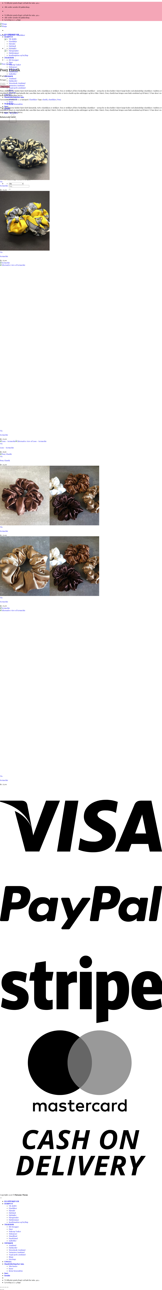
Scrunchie (4, 186)
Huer (11, 62)
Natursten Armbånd (16, 85)
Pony (59, 99)
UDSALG (8, 1261)
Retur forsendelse (16, 104)
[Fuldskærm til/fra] (3, 1287)
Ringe (11, 1257)
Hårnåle (12, 1210)
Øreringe (12, 1259)
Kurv (6, 106)
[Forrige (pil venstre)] (1, 1289)
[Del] (5, 1287)
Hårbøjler (12, 1215)
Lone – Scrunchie (7, 447)
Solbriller (12, 74)
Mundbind (13, 1236)
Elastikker (21, 35)
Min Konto (13, 1266)
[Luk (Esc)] (7, 1287)
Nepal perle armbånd (17, 88)
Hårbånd (12, 1213)
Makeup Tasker (15, 64)
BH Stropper (14, 1227)
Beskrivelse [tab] (9, 103)
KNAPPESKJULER (11, 1201)
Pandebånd (13, 1238)
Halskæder (13, 81)
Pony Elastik (5, 460)
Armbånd (12, 78)
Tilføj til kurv (5, 87)
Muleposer (13, 67)
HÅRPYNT (8, 37)
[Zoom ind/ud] (1, 1287)
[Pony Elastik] (9, 48)
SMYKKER (8, 76)
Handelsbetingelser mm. (14, 97)
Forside (3, 35)
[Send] (10, 189)
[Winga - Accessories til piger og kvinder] (3, 25)
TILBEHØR (9, 1224)
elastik (45, 99)
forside (7, 1275)
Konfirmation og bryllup (18, 55)
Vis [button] (1, 181)
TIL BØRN (13, 1206)
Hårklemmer (14, 1220)
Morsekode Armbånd (17, 83)
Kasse (11, 102)
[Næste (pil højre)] (3, 1289)
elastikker (52, 99)
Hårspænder (14, 1217)
